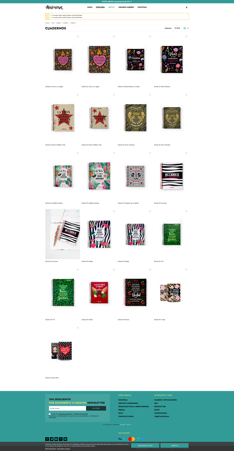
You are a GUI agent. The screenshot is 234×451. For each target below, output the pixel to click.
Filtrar (177, 28)
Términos (128, 424)
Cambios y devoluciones (165, 400)
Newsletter (160, 406)
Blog (120, 413)
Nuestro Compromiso (128, 403)
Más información (50, 449)
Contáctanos (160, 413)
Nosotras (122, 400)
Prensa (121, 410)
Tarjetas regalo (161, 416)
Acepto (174, 446)
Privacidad (122, 424)
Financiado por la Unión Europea (133, 406)
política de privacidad (81, 414)
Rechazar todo (145, 446)
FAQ (156, 403)
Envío (157, 410)
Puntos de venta (126, 416)
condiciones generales (65, 414)
